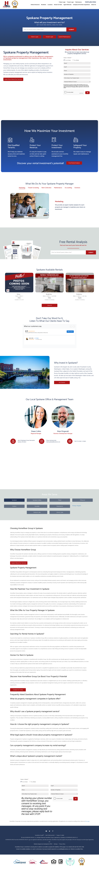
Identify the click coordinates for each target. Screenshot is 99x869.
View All (49, 305)
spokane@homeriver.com (54, 442)
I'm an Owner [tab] (68, 60)
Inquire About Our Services (18, 563)
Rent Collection (46, 188)
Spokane (14, 500)
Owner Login (62, 2)
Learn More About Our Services (13, 79)
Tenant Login (70, 2)
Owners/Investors (35, 5)
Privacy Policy (62, 844)
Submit (71, 29)
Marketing (22, 188)
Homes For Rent (58, 5)
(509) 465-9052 (90, 2)
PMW (51, 844)
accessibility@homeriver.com (63, 849)
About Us (93, 5)
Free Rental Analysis (74, 163)
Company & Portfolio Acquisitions (81, 5)
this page (87, 821)
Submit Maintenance (64, 37)
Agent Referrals (67, 5)
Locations (50, 5)
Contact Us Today (18, 690)
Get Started (62, 382)
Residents (43, 5)
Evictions (77, 188)
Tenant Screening (33, 188)
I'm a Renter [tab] (76, 60)
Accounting (68, 188)
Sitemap (55, 844)
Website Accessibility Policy (77, 849)
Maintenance (78, 2)
